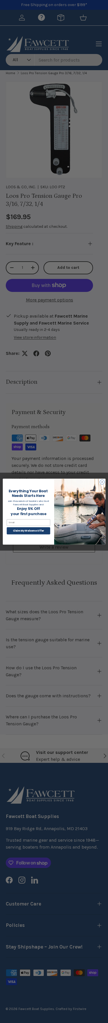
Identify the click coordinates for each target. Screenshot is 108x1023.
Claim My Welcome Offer (28, 530)
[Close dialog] (102, 482)
